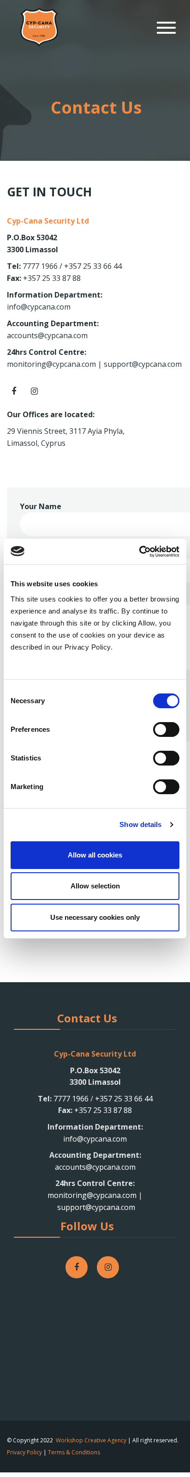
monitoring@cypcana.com (51, 364)
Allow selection (95, 886)
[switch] (166, 729)
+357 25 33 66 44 (92, 266)
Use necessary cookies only (95, 917)
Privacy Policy (24, 1452)
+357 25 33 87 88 (52, 278)
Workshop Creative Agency (91, 1440)
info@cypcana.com (39, 307)
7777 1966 (40, 266)
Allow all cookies (95, 855)
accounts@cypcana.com (47, 335)
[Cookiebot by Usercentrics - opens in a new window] (139, 552)
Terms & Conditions (74, 1452)
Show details (140, 824)
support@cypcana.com (143, 364)
